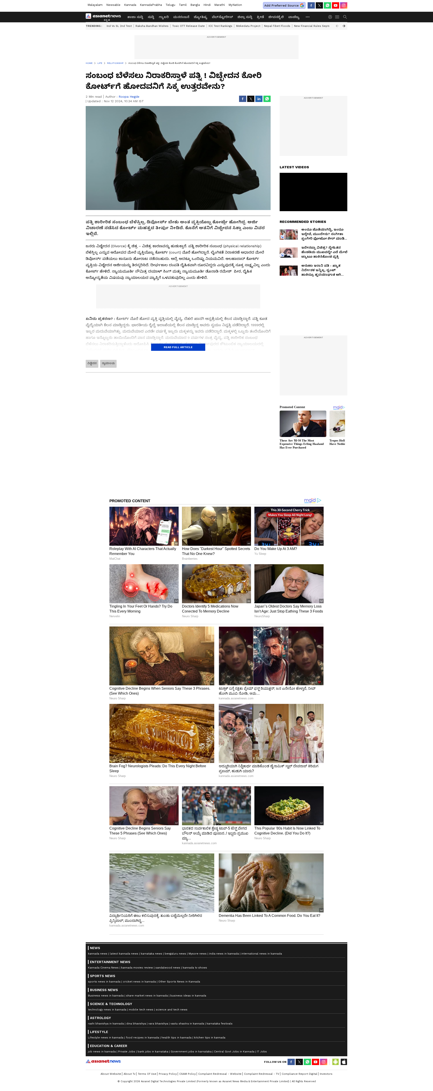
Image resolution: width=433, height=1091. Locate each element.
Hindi (207, 5)
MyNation (235, 5)
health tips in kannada (176, 1037)
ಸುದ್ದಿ (151, 17)
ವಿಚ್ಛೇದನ (92, 363)
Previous (337, 25)
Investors (326, 1073)
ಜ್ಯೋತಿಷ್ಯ (200, 17)
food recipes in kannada (142, 1037)
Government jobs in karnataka (191, 1051)
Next (344, 25)
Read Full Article (178, 347)
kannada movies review (137, 967)
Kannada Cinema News (103, 967)
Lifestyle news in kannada (105, 1037)
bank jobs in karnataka (153, 1051)
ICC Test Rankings (220, 26)
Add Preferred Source (281, 5)
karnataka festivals (220, 1023)
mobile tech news (141, 1009)
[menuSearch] (345, 17)
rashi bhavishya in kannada (106, 1023)
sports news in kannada (104, 981)
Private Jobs (126, 1051)
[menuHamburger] (337, 16)
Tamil (183, 5)
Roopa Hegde (129, 96)
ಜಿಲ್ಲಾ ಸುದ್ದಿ (244, 17)
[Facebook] (311, 5)
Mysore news (198, 953)
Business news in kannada (106, 995)
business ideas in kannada (188, 995)
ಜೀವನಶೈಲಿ (276, 17)
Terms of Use (147, 1073)
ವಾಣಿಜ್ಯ (293, 17)
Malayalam (95, 5)
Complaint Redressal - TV (261, 1073)
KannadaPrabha (151, 5)
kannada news (97, 953)
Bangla (195, 5)
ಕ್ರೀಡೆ (260, 17)
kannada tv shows (195, 967)
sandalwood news (167, 967)
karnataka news (151, 953)
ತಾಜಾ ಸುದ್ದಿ (135, 17)
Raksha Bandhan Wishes (152, 26)
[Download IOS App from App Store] (343, 1062)
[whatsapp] (327, 5)
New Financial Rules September (316, 26)
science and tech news (171, 1009)
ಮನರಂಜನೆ (181, 17)
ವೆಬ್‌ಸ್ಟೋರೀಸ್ (222, 17)
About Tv (129, 1073)
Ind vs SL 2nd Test (119, 26)
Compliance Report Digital (299, 1073)
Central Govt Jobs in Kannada (234, 1051)
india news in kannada (224, 953)
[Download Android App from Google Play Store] (335, 1062)
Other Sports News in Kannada (179, 981)
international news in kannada (261, 953)
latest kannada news (124, 953)
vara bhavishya (158, 1023)
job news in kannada (102, 1051)
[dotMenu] (308, 16)
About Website (111, 1073)
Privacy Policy (168, 1073)
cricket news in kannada (139, 981)
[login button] (331, 17)
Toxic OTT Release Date (188, 26)
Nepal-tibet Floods (277, 26)
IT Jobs (262, 1051)
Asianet (103, 1061)
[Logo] (105, 17)
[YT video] (335, 5)
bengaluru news (175, 953)
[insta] (343, 5)
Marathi (219, 5)
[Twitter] (319, 5)
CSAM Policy (187, 1073)
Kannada (130, 5)
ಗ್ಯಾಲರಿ (164, 17)
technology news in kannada (107, 1009)
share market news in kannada (147, 995)
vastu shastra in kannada (187, 1023)
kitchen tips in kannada (209, 1037)
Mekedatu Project (248, 26)
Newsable (113, 5)
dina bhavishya (136, 1023)
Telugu (170, 5)
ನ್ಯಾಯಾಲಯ (108, 363)
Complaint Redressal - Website (220, 1073)
